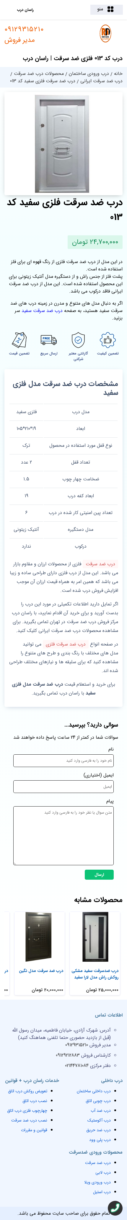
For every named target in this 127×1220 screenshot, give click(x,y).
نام (111, 749)
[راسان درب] (106, 41)
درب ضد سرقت (100, 564)
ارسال (99, 874)
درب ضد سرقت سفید (42, 310)
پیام (110, 801)
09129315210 (24, 34)
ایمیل (108, 775)
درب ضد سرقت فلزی (66, 644)
